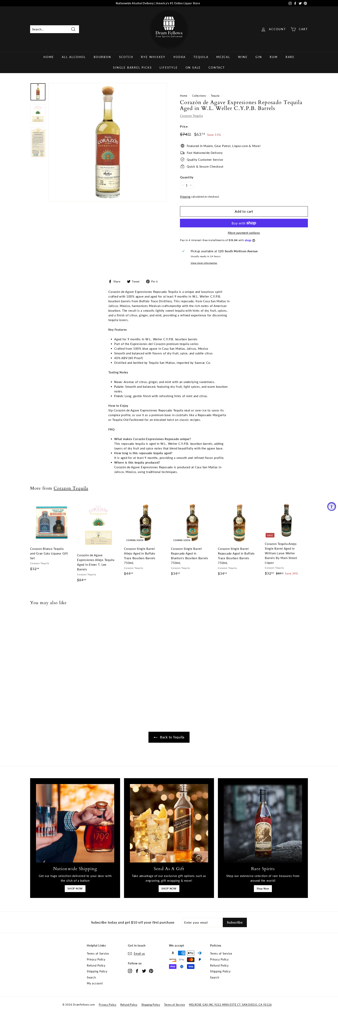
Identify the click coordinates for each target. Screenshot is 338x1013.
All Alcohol (74, 57)
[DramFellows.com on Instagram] (130, 971)
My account (95, 983)
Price (184, 126)
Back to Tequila (171, 737)
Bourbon (102, 57)
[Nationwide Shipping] (75, 823)
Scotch (126, 57)
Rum (274, 57)
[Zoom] (108, 142)
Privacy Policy (96, 959)
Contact (217, 67)
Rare (290, 57)
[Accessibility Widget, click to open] (331, 506)
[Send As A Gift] (169, 823)
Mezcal (223, 57)
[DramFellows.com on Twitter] (144, 971)
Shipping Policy (97, 971)
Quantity (186, 177)
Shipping (185, 196)
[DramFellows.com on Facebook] (137, 971)
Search (91, 977)
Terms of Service (98, 953)
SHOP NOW (75, 888)
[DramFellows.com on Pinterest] (151, 971)
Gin (258, 57)
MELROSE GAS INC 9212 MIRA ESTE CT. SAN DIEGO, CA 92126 (230, 1004)
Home (48, 57)
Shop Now (263, 888)
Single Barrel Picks (132, 67)
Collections (199, 95)
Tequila (201, 57)
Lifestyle (169, 67)
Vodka (179, 57)
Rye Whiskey (153, 57)
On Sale (193, 67)
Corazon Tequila (191, 115)
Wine (243, 57)
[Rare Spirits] (263, 823)
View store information (204, 262)
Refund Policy (96, 965)
